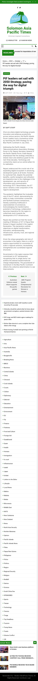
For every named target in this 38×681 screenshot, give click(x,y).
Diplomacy (7, 395)
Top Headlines (8, 619)
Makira (6, 491)
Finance (6, 423)
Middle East (8, 507)
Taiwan (6, 603)
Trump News (8, 627)
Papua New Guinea (10, 551)
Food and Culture (9, 431)
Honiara (6, 451)
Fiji (5, 419)
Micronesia (7, 503)
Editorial (6, 399)
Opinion (6, 535)
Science (6, 587)
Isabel (6, 467)
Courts (6, 388)
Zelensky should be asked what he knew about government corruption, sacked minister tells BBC (19, 311)
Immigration (8, 455)
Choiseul (7, 380)
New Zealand (8, 519)
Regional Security (9, 571)
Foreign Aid (7, 435)
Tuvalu (6, 631)
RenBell (6, 579)
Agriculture (7, 339)
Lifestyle (7, 483)
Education (7, 403)
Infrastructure (8, 463)
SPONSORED (8, 595)
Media (6, 499)
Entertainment (8, 408)
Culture (6, 391)
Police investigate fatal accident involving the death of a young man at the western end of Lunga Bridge (16, 2)
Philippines (7, 555)
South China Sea (9, 591)
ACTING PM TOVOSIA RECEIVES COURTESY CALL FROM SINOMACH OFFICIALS (21, 658)
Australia (7, 352)
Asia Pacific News (10, 348)
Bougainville (8, 356)
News (6, 523)
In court (6, 459)
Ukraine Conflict (9, 635)
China (6, 375)
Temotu (6, 611)
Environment (8, 411)
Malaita (6, 495)
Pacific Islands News (11, 543)
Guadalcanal (8, 439)
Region (6, 567)
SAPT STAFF (8, 93)
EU (5, 415)
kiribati (6, 475)
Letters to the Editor (10, 479)
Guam (6, 443)
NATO (6, 511)
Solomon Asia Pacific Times (19, 30)
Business (6, 73)
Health (6, 447)
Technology (7, 607)
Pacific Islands (8, 539)
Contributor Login (25, 678)
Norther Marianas (9, 531)
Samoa (6, 583)
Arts (5, 344)
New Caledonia (9, 515)
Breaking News (9, 360)
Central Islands (9, 372)
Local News (8, 487)
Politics (6, 563)
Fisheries (7, 427)
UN (5, 639)
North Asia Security (10, 527)
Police (6, 559)
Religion (6, 575)
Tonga (6, 615)
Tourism (6, 623)
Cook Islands (8, 383)
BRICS (6, 364)
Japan (6, 471)
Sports (6, 599)
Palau (6, 547)
